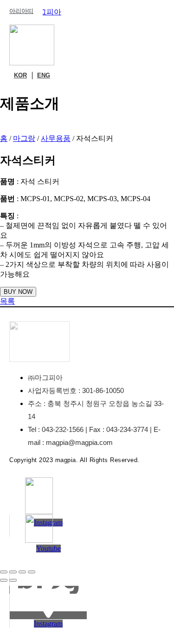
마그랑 (24, 138)
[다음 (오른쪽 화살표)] (13, 580)
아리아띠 (21, 10)
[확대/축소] (3, 572)
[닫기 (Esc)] (31, 572)
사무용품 (56, 138)
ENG (43, 75)
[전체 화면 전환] (13, 572)
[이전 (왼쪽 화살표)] (3, 580)
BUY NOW (18, 291)
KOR (20, 75)
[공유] (22, 572)
